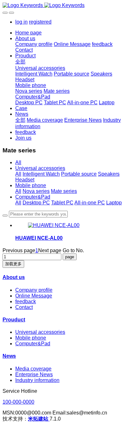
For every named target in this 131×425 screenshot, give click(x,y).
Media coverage (33, 368)
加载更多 (13, 263)
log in (21, 22)
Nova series (36, 191)
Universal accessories (40, 168)
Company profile (33, 290)
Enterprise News (34, 374)
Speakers (109, 174)
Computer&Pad (32, 197)
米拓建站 (39, 418)
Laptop (114, 202)
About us (14, 277)
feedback (25, 301)
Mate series (64, 191)
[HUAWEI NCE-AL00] (53, 225)
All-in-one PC (89, 202)
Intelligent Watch (41, 174)
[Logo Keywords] (65, 5)
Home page (28, 32)
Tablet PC (62, 202)
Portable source (79, 174)
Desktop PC (36, 202)
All (18, 162)
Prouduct (14, 319)
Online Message (33, 295)
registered (40, 22)
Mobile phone (30, 185)
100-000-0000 (18, 402)
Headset (24, 179)
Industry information (37, 380)
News (9, 356)
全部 (20, 61)
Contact (24, 307)
